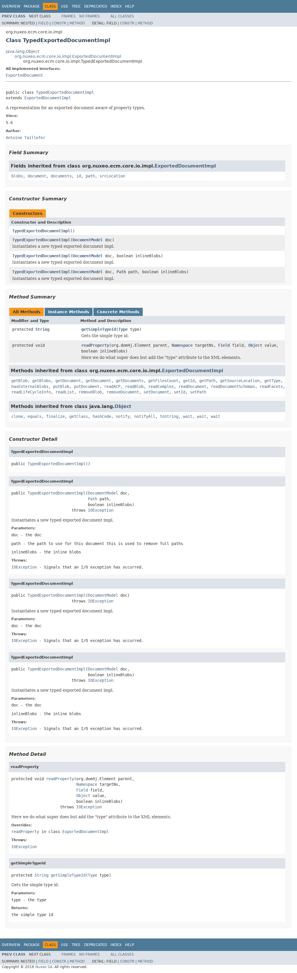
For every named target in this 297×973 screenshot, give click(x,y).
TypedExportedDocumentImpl (65, 92)
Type (123, 329)
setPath (198, 392)
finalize (55, 416)
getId (189, 380)
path (90, 176)
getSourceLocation (240, 380)
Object (255, 345)
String (42, 329)
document (37, 176)
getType (272, 380)
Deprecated (95, 6)
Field (43, 23)
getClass (78, 416)
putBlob (61, 386)
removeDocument (122, 392)
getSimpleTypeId (98, 329)
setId (179, 392)
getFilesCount (163, 380)
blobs (17, 176)
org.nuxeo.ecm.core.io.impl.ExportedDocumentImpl (68, 56)
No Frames (89, 16)
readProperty (95, 345)
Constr (59, 23)
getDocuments (130, 380)
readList (64, 392)
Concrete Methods (118, 312)
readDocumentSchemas (233, 386)
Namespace (182, 345)
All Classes (122, 16)
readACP (112, 386)
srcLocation (112, 176)
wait (187, 416)
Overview (11, 6)
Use (64, 6)
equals (34, 416)
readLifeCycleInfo (31, 392)
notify (123, 416)
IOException (100, 510)
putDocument (86, 386)
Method (77, 23)
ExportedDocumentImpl (47, 98)
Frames (68, 16)
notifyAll (144, 416)
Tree (76, 6)
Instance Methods (68, 312)
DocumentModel (88, 240)
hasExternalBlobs (29, 386)
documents (61, 176)
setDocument (156, 392)
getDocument (68, 380)
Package (32, 6)
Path (121, 271)
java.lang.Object (22, 51)
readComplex (161, 386)
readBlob (134, 386)
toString (169, 416)
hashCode (102, 416)
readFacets (271, 386)
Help (129, 6)
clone (17, 416)
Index (116, 6)
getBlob (19, 380)
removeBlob (90, 392)
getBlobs (41, 380)
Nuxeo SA (43, 967)
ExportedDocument (24, 75)
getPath (207, 380)
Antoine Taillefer (25, 137)
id (78, 176)
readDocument (192, 386)
